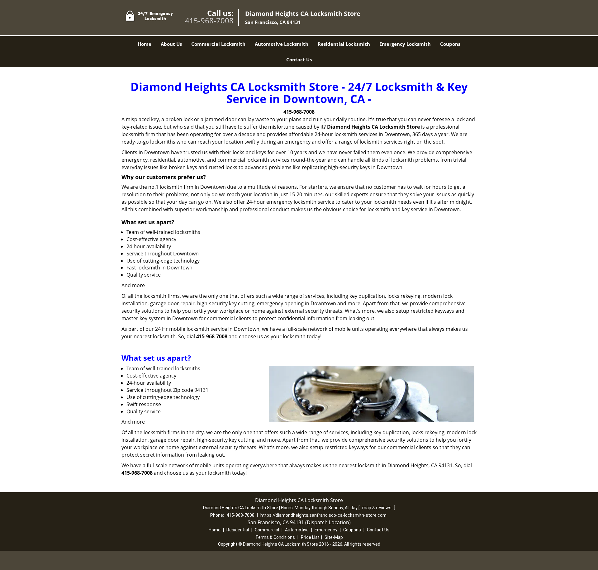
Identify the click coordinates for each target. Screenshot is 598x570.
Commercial (267, 529)
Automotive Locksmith (281, 44)
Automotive (297, 529)
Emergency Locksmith (405, 44)
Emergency (326, 529)
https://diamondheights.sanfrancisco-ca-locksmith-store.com (323, 515)
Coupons (450, 44)
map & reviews (377, 507)
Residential (237, 529)
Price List (310, 537)
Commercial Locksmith (218, 44)
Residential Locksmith (344, 44)
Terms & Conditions (275, 537)
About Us (171, 44)
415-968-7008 (209, 20)
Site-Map (334, 537)
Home (144, 44)
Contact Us (299, 59)
